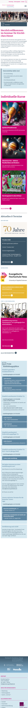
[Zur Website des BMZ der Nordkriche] (19, 665)
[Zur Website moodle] (17, 669)
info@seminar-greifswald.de (8, 684)
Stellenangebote (17, 1)
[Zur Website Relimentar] (8, 669)
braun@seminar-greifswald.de (9, 488)
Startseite (7, 24)
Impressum (4, 703)
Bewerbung (11, 1)
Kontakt (22, 1)
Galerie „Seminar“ (6, 694)
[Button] (26, 6)
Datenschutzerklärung (7, 705)
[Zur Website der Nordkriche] (9, 665)
